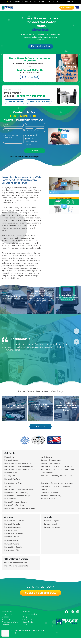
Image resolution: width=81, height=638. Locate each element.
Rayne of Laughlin (51, 521)
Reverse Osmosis (16, 102)
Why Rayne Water (10, 622)
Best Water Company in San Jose (18, 489)
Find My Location (40, 46)
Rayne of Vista (10, 499)
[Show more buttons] (77, 192)
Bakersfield (9, 457)
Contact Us (27, 620)
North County (46, 457)
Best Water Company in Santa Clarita (56, 476)
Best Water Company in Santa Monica (56, 483)
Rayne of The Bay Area (14, 505)
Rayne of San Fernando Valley (17, 496)
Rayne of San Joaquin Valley (16, 493)
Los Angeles (9, 476)
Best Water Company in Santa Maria (19, 508)
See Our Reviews (30, 614)
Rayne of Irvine (10, 473)
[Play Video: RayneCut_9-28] (64, 184)
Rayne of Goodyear (12, 527)
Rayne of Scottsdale (13, 547)
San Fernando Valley (49, 493)
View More (40, 426)
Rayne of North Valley (13, 533)
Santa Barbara (46, 473)
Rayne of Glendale (12, 524)
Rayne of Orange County (50, 460)
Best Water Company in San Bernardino (57, 470)
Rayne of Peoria (11, 541)
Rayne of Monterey (12, 479)
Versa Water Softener (40, 102)
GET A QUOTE (67, 7)
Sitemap (5, 625)
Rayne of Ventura (47, 499)
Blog (24, 617)
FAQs (24, 625)
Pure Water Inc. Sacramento (16, 566)
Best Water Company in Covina (17, 463)
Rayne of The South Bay (50, 496)
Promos (26, 612)
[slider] (63, 192)
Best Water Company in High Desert (19, 470)
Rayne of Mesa (10, 530)
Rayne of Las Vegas (51, 527)
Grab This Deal (31, 77)
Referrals (6, 620)
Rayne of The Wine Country (16, 502)
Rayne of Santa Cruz (13, 483)
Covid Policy (28, 622)
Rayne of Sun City (11, 550)
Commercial (7, 614)
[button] (64, 206)
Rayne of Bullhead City (14, 521)
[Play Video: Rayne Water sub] (64, 136)
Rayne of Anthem (11, 537)
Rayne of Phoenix (11, 544)
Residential (7, 612)
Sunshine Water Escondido (15, 563)
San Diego (8, 486)
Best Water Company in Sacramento (56, 466)
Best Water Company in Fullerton (18, 466)
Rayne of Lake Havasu (53, 524)
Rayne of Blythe (11, 460)
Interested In (31, 135)
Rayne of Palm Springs (50, 463)
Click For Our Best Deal (40, 593)
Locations (6, 617)
